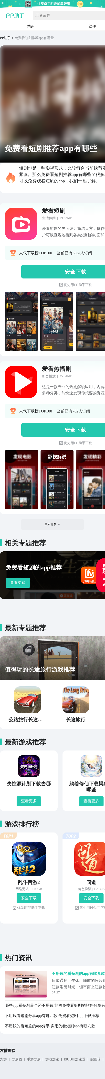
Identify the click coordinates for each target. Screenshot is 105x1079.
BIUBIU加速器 (74, 1059)
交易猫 (17, 1059)
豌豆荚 (95, 1059)
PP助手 (5, 38)
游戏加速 (52, 1059)
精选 (30, 26)
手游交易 (34, 1059)
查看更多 (18, 582)
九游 (3, 1059)
